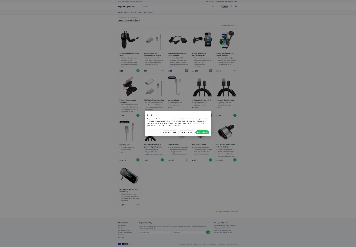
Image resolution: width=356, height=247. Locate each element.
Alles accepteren (202, 132)
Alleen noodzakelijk (169, 132)
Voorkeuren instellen (186, 132)
